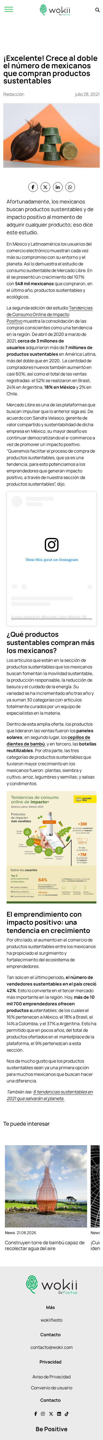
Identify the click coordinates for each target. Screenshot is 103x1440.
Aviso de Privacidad (51, 1377)
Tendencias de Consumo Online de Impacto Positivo (50, 314)
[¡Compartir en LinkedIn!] (58, 187)
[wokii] (55, 9)
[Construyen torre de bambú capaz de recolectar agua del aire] (46, 1186)
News (10, 1232)
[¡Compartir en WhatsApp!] (70, 187)
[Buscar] (97, 10)
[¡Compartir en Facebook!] (33, 187)
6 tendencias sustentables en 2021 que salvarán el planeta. (50, 1095)
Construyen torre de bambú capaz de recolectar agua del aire (45, 1245)
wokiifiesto (51, 1320)
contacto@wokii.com (51, 1347)
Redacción (13, 94)
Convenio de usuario (51, 1388)
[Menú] (8, 9)
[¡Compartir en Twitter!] (45, 187)
